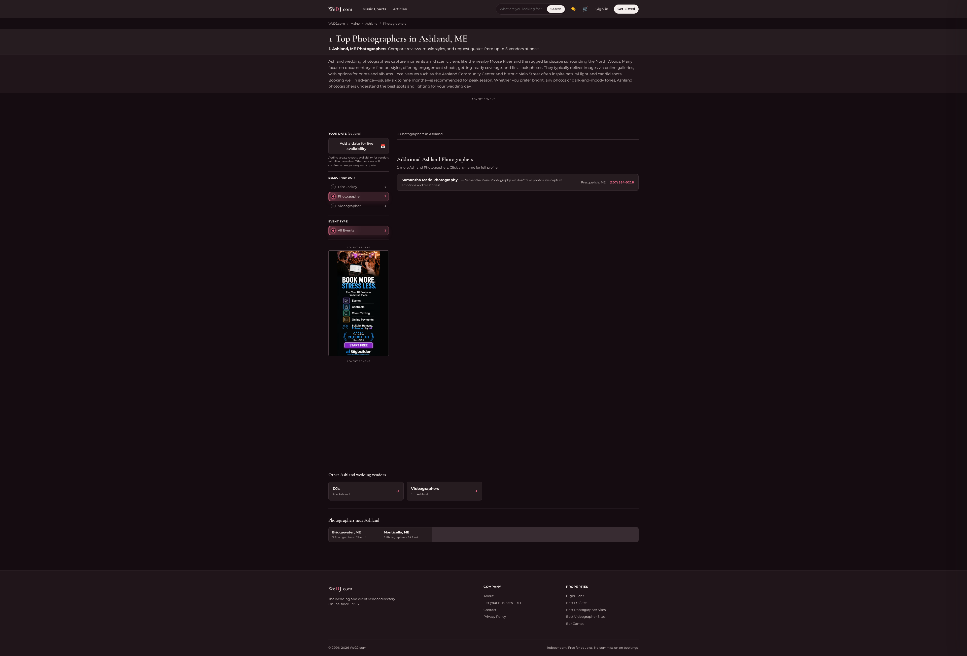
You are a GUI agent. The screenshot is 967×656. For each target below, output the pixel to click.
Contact (490, 610)
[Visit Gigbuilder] (358, 303)
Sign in (602, 9)
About (489, 596)
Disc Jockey (347, 187)
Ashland (371, 23)
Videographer (349, 206)
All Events (346, 230)
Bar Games (575, 624)
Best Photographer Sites (586, 610)
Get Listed (626, 9)
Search (555, 9)
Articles (400, 9)
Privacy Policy (495, 616)
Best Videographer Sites (585, 616)
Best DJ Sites (576, 603)
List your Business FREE (503, 603)
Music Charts (374, 9)
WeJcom (340, 9)
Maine (355, 23)
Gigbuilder (575, 596)
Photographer (349, 196)
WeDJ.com (336, 23)
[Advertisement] (483, 112)
